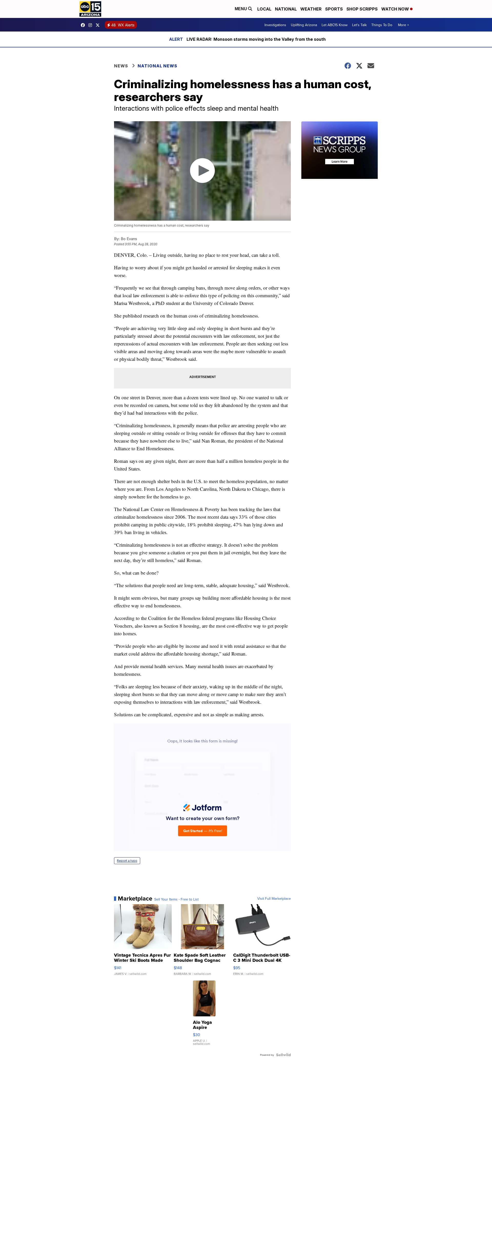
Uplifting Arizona (304, 24)
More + (403, 24)
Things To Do (381, 24)
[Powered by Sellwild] (283, 1055)
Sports (334, 9)
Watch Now (395, 9)
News (121, 65)
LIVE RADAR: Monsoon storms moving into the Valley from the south (256, 39)
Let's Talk (359, 24)
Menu (241, 9)
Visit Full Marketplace (274, 898)
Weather (311, 9)
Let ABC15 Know (334, 24)
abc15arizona (91, 25)
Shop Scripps (362, 9)
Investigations (275, 24)
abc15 (84, 25)
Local (264, 9)
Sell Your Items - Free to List (176, 899)
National (286, 9)
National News (157, 65)
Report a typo (127, 861)
